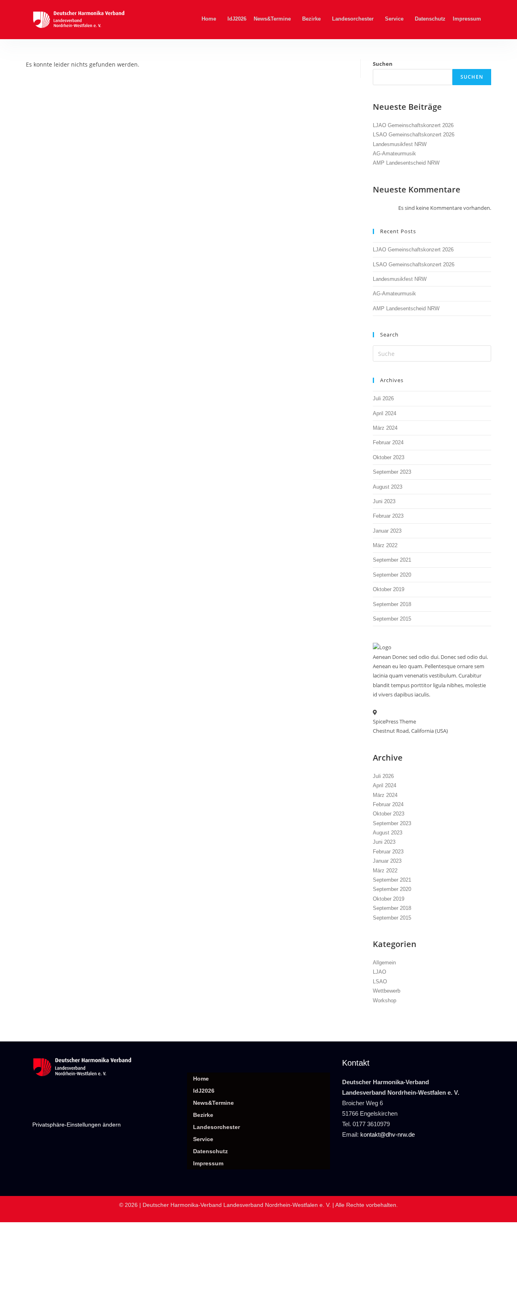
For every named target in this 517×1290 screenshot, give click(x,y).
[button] (211, 18)
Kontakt (356, 1062)
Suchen (383, 63)
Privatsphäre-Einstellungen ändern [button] (76, 1124)
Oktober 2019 (388, 589)
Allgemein (384, 963)
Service (394, 19)
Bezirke (311, 19)
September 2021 (392, 560)
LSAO (380, 981)
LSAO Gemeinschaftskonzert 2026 (413, 135)
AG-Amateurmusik (394, 154)
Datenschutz (430, 19)
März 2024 (385, 428)
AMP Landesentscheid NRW (406, 163)
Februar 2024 (388, 442)
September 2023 (392, 472)
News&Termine (272, 19)
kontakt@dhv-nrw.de (387, 1134)
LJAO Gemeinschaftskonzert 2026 (413, 125)
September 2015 (392, 619)
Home (209, 19)
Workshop (384, 1000)
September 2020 (392, 575)
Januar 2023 (387, 531)
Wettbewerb (386, 991)
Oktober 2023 (388, 457)
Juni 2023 (384, 501)
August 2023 (387, 487)
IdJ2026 (236, 19)
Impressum (467, 19)
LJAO (379, 972)
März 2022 (385, 545)
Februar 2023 (388, 516)
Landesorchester (353, 19)
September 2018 (392, 604)
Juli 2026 (383, 398)
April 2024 (384, 413)
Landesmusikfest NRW (400, 144)
